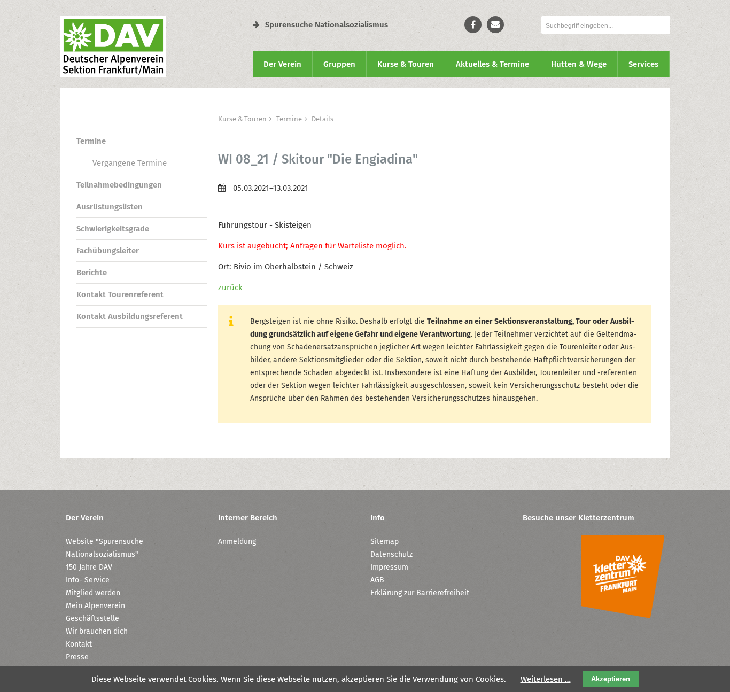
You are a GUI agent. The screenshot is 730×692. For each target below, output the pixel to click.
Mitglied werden (93, 592)
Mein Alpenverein (95, 605)
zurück (230, 287)
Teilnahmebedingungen (119, 185)
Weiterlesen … (546, 679)
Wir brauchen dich (97, 631)
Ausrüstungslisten (109, 207)
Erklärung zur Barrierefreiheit (419, 592)
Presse (77, 657)
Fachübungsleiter (107, 250)
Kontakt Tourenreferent (120, 294)
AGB (377, 580)
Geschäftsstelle (92, 618)
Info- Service (88, 580)
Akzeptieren (610, 679)
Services (643, 64)
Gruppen (339, 64)
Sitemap (384, 541)
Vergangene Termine (129, 163)
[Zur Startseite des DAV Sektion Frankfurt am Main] (113, 75)
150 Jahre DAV (89, 567)
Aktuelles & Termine (492, 64)
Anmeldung (237, 541)
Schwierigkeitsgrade (112, 229)
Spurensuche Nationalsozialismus (326, 24)
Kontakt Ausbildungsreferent (129, 316)
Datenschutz (391, 554)
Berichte (91, 272)
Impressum (389, 567)
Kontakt (79, 644)
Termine (91, 141)
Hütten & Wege (579, 64)
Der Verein (282, 64)
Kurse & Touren (405, 64)
